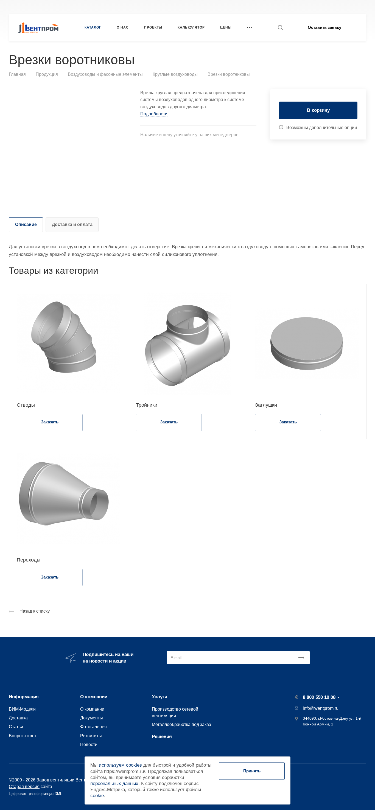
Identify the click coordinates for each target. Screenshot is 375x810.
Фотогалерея (93, 726)
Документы (91, 717)
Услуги (159, 696)
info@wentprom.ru (320, 708)
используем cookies (120, 765)
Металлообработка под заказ (181, 724)
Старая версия (24, 786)
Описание (26, 224)
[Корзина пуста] (363, 6)
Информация (24, 696)
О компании (93, 696)
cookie (97, 795)
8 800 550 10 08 (279, 6)
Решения (162, 736)
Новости (88, 744)
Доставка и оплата (72, 224)
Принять (252, 771)
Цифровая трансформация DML (35, 794)
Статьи (16, 726)
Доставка (18, 717)
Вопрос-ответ (22, 735)
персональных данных (114, 783)
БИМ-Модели (22, 708)
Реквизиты (91, 735)
